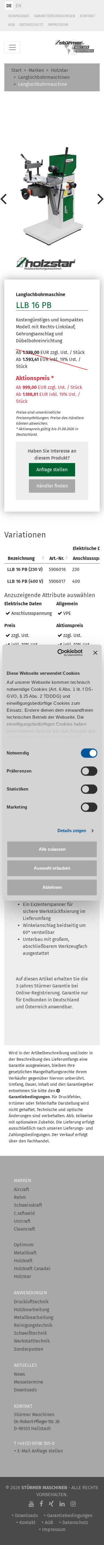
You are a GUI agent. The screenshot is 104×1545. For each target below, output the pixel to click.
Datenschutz (31, 24)
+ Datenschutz (73, 1522)
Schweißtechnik (30, 1333)
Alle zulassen (52, 849)
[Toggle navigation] (12, 47)
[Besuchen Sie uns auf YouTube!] (31, 1503)
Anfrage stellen (52, 469)
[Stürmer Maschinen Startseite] (75, 47)
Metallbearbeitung (33, 1317)
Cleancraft (24, 1229)
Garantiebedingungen (54, 16)
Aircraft (21, 1189)
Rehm (20, 1197)
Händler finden (52, 486)
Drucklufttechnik (31, 1301)
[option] (52, 198)
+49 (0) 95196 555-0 (35, 1443)
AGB (11, 24)
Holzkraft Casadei (32, 1268)
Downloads (18, 16)
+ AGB (47, 1522)
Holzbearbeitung (31, 1309)
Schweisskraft (28, 1205)
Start (16, 70)
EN (18, 5)
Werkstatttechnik (32, 1341)
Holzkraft (23, 1260)
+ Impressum (52, 1529)
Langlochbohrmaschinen (44, 77)
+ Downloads (25, 1515)
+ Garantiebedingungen (68, 1515)
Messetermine (28, 1382)
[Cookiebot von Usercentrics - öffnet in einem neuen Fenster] (61, 652)
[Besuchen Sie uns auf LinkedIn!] (62, 1503)
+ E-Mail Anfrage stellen (38, 1451)
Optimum (24, 1244)
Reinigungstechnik (33, 1325)
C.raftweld (24, 1213)
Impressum (58, 24)
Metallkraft (25, 1253)
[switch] (89, 771)
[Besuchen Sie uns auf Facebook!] (41, 1503)
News (19, 1374)
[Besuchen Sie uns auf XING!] (51, 1503)
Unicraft (22, 1221)
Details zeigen (71, 830)
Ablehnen (52, 887)
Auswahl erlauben (52, 868)
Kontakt (87, 16)
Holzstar (59, 70)
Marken (36, 70)
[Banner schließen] (95, 653)
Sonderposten (28, 1349)
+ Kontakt (26, 1522)
